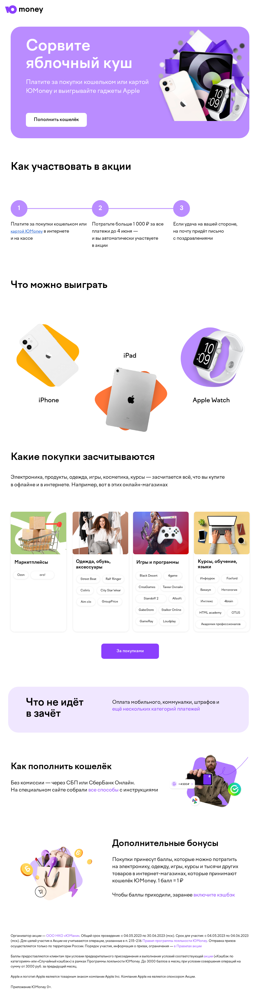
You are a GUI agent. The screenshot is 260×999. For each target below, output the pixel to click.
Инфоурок (207, 578)
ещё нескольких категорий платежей (156, 709)
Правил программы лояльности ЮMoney (174, 941)
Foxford (231, 578)
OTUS (236, 613)
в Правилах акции (188, 946)
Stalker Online (171, 610)
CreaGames (147, 587)
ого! (42, 575)
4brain (228, 601)
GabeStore (146, 610)
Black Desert (148, 576)
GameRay (146, 621)
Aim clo (86, 602)
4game (172, 576)
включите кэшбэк (214, 895)
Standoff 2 (151, 598)
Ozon (21, 575)
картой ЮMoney (27, 231)
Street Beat (88, 579)
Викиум (205, 590)
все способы (103, 790)
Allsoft (177, 598)
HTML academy (210, 613)
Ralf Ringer (113, 579)
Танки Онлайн (173, 587)
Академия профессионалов (220, 624)
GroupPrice (110, 602)
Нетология (229, 590)
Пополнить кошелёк (56, 119)
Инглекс (207, 601)
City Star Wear (111, 590)
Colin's (85, 590)
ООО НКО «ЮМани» (62, 936)
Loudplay (169, 621)
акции (208, 956)
